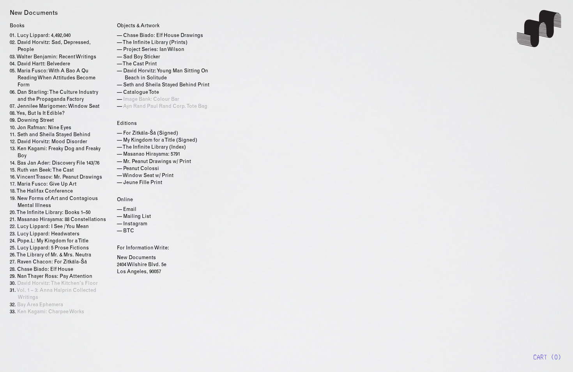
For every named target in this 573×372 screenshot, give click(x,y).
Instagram (135, 224)
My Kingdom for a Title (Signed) (160, 140)
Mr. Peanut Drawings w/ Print (157, 162)
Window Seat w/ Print (147, 176)
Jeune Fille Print (142, 183)
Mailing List (137, 216)
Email (129, 209)
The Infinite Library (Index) (154, 147)
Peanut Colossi (141, 169)
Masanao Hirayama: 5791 (151, 154)
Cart (540, 357)
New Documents (539, 28)
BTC (128, 231)
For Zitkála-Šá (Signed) (150, 133)
